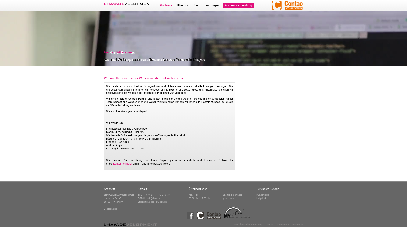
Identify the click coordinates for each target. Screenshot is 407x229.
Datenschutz (282, 224)
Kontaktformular (122, 163)
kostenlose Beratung (238, 5)
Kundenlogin (262, 195)
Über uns (183, 5)
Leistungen (211, 5)
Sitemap (268, 224)
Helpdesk (261, 198)
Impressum (297, 224)
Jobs (235, 224)
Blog (196, 5)
